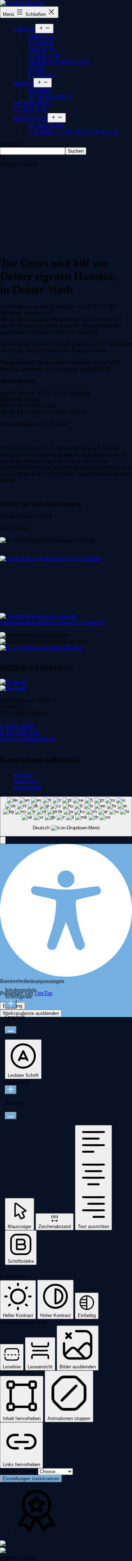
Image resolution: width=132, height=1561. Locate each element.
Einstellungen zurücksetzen (31, 1478)
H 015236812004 (19, 732)
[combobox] (66, 816)
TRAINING (42, 49)
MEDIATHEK (31, 118)
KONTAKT (42, 75)
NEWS (36, 68)
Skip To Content (19, 1471)
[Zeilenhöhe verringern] (11, 1115)
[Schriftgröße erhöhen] (11, 1004)
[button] (3, 840)
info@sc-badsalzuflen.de (27, 739)
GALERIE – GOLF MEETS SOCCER (73, 132)
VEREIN (24, 29)
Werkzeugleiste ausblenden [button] (31, 1013)
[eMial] (3, 1551)
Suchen (75, 151)
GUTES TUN (30, 110)
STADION (40, 43)
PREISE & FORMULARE (59, 62)
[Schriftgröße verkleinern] (11, 1030)
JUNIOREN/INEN (49, 97)
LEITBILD (41, 36)
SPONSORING (32, 103)
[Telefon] (3, 1544)
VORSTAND (43, 55)
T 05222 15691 (17, 726)
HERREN (39, 90)
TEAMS (23, 83)
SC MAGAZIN (46, 126)
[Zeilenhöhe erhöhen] (11, 1089)
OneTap (43, 993)
